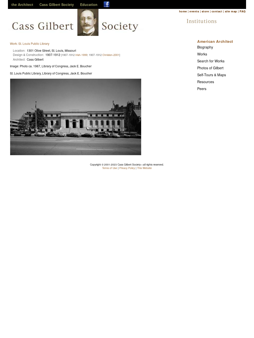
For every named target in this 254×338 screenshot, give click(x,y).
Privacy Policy (127, 168)
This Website (144, 168)
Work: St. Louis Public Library (29, 43)
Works (202, 53)
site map (231, 11)
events (194, 11)
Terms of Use (109, 168)
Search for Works (210, 60)
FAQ (243, 11)
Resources (205, 81)
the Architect (22, 4)
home (183, 11)
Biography (205, 47)
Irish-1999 (81, 55)
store (205, 11)
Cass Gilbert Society (56, 4)
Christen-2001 (110, 55)
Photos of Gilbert (210, 67)
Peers (201, 88)
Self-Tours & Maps (211, 74)
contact (217, 11)
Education (88, 4)
